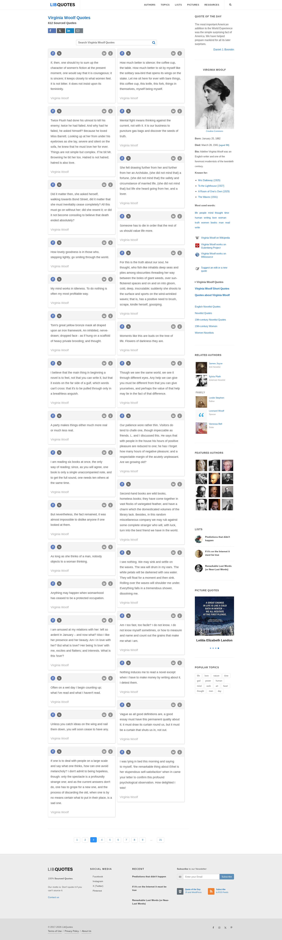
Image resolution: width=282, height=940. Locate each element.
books (214, 222)
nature (216, 675)
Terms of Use (55, 931)
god (198, 681)
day (219, 691)
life (196, 212)
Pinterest (97, 890)
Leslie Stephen (216, 397)
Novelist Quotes (203, 313)
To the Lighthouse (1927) (211, 185)
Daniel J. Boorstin (223, 49)
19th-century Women (206, 326)
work (208, 686)
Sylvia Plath (215, 376)
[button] (230, 4)
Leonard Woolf (216, 410)
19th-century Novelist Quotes (210, 319)
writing (207, 217)
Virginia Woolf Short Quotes (212, 288)
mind (210, 212)
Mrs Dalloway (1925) (209, 180)
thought (219, 212)
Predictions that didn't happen (149, 876)
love (214, 217)
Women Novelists (204, 332)
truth (197, 222)
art (217, 686)
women (205, 222)
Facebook (98, 876)
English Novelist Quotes (207, 306)
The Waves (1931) (208, 197)
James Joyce (215, 363)
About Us (86, 931)
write (197, 227)
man (221, 222)
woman (222, 217)
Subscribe (227, 876)
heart (225, 686)
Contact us (53, 897)
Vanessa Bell (215, 424)
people (202, 212)
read (227, 222)
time (226, 212)
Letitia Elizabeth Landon (214, 640)
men (211, 691)
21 (160, 839)
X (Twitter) (98, 886)
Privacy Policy (72, 931)
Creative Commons (214, 131)
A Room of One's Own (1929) (214, 191)
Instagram (98, 881)
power (208, 681)
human (198, 217)
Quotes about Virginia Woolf (212, 295)
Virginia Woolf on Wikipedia (215, 237)
